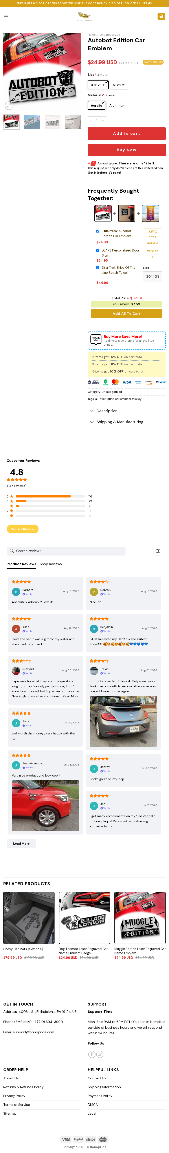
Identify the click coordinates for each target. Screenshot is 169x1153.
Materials (96, 95)
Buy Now (127, 150)
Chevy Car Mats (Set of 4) (23, 949)
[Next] (74, 72)
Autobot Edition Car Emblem (117, 233)
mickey (136, 399)
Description (107, 410)
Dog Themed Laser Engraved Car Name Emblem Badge (83, 951)
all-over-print (104, 399)
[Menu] (6, 16)
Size (92, 75)
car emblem (123, 399)
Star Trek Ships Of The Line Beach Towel (119, 270)
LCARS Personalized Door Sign (120, 252)
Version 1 (152, 254)
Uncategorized (110, 35)
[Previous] (10, 72)
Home (92, 35)
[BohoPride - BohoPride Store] (84, 16)
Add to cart (126, 133)
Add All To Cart (127, 313)
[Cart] (161, 16)
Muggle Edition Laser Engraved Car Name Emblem (140, 951)
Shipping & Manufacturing (120, 421)
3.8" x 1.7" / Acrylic (152, 237)
